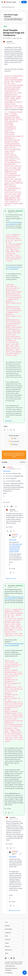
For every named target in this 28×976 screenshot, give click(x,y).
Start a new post (15, 455)
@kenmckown (6, 471)
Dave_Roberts (11, 211)
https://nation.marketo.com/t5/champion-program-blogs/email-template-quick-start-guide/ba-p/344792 (15, 547)
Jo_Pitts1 (9, 467)
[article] (14, 487)
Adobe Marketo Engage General (8, 7)
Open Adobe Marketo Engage (14, 19)
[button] (8, 38)
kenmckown (9, 41)
